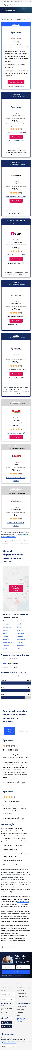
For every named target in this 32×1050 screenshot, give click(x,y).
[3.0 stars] (16, 129)
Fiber (4, 667)
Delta (4, 621)
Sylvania (19, 627)
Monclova (6, 624)
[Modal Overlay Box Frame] (16, 965)
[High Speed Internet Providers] (9, 4)
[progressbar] (16, 683)
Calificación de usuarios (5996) (16, 133)
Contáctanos (20, 1012)
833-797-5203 (19, 378)
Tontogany (20, 636)
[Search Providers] (13, 994)
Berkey (5, 633)
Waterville (6, 639)
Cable (5, 659)
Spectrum (16, 94)
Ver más (16, 480)
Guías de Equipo (21, 990)
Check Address (14, 82)
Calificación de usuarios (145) (15, 477)
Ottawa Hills (21, 639)
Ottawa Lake (21, 645)
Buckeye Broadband (16, 446)
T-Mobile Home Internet (16, 221)
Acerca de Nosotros (21, 1006)
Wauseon (20, 630)
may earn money (7, 1)
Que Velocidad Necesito (6, 1012)
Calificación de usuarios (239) (15, 196)
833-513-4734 (19, 86)
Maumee (6, 645)
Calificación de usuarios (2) (15, 433)
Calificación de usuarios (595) (15, 255)
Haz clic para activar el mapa (16, 588)
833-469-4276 (19, 263)
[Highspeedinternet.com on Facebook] (18, 1019)
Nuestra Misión (20, 1009)
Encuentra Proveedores (6, 987)
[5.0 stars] (21, 129)
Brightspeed (16, 162)
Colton (5, 630)
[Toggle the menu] (29, 4)
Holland (5, 636)
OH (7, 947)
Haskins (19, 624)
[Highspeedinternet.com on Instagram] (24, 1019)
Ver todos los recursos (22, 996)
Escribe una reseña (9, 731)
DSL (4, 663)
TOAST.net (16, 401)
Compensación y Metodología (8, 1041)
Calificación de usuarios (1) (15, 522)
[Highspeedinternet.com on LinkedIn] (21, 1021)
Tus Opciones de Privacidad (10, 1042)
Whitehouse (7, 627)
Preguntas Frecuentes (22, 993)
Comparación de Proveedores (23, 987)
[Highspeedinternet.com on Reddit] (18, 1021)
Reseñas (3, 990)
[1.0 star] (11, 129)
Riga (18, 648)
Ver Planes (14, 137)
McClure (20, 642)
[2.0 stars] (13, 129)
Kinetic (16, 335)
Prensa (18, 1015)
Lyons (5, 648)
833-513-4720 (19, 141)
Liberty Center (7, 642)
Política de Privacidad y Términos (23, 1041)
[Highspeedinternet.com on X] (21, 1019)
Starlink (16, 282)
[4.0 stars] (18, 129)
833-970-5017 (19, 325)
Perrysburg (20, 633)
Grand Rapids (21, 621)
